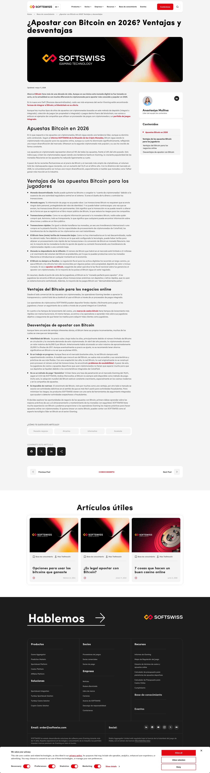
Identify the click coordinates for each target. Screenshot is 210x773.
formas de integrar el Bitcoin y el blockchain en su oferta (52, 105)
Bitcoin (38, 93)
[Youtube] (158, 727)
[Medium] (176, 727)
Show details (111, 766)
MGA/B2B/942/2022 (142, 740)
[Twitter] (170, 727)
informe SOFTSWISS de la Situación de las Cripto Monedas (77, 137)
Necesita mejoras (41, 431)
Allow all (178, 753)
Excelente (118, 431)
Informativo (92, 431)
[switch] (51, 766)
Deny (178, 767)
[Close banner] (201, 750)
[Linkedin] (146, 727)
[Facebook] (152, 727)
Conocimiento (106, 471)
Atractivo (66, 431)
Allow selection (178, 760)
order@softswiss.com (53, 727)
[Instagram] (164, 727)
